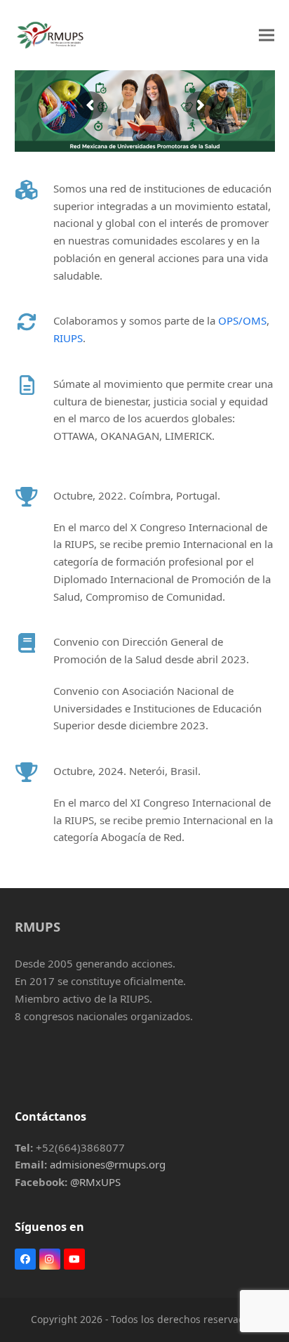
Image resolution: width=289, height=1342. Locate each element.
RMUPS (37, 926)
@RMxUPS (95, 1182)
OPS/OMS (242, 320)
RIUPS (68, 338)
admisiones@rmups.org (108, 1164)
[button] (266, 35)
